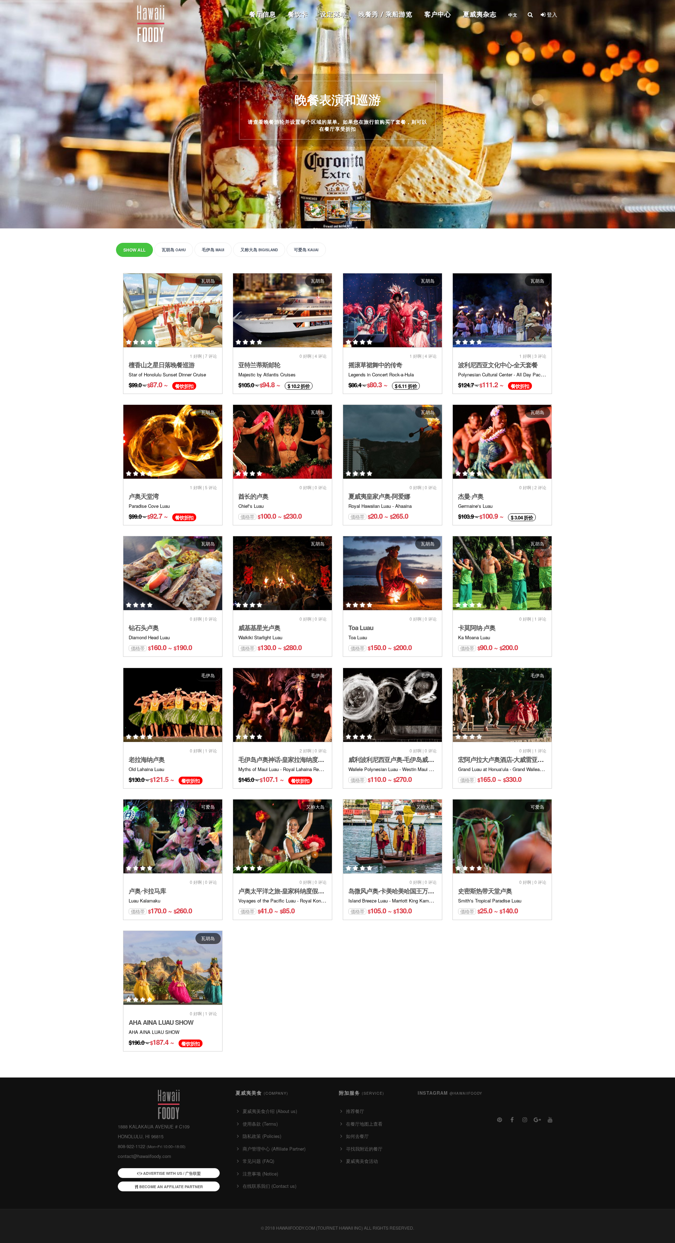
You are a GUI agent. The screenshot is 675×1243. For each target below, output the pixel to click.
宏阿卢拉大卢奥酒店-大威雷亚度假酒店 (509, 759)
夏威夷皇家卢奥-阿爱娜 (379, 496)
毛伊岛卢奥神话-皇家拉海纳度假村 (284, 759)
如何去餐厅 (357, 1136)
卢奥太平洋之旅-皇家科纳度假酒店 (284, 890)
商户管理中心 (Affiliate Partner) (274, 1148)
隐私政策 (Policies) (262, 1136)
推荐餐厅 (355, 1111)
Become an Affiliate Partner (170, 1186)
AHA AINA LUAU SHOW (161, 1022)
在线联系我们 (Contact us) (269, 1186)
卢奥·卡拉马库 (147, 890)
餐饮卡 (298, 14)
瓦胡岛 (174, 249)
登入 (551, 14)
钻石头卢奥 (144, 627)
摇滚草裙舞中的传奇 (375, 364)
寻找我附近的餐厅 (364, 1148)
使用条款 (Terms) (260, 1123)
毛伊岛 (213, 249)
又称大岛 (259, 249)
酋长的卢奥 (253, 496)
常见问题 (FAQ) (258, 1161)
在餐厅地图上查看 (364, 1123)
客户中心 (437, 14)
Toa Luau (360, 627)
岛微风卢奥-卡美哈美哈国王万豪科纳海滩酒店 (409, 890)
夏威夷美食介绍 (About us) (270, 1111)
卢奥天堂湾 (144, 496)
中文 (513, 15)
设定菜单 (333, 14)
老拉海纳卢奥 (147, 759)
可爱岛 (306, 249)
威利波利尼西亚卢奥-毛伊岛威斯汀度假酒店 (406, 759)
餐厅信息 (262, 14)
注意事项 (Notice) (260, 1173)
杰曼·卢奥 (470, 496)
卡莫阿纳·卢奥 (476, 627)
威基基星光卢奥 (259, 627)
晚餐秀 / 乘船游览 (385, 14)
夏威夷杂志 (479, 14)
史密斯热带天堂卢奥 (485, 890)
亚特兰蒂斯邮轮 (259, 364)
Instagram (450, 1092)
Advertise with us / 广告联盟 (171, 1173)
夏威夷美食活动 (362, 1161)
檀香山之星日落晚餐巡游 (161, 364)
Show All (134, 250)
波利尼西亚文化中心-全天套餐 (498, 364)
